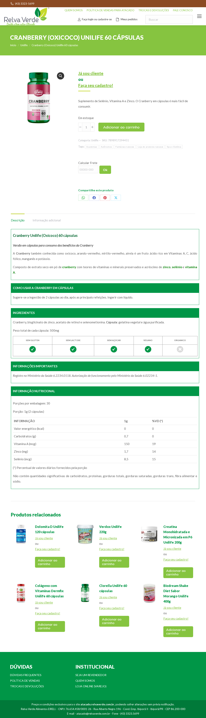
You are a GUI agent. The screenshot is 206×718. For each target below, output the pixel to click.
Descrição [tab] (18, 220)
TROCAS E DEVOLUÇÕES (153, 10)
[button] (60, 75)
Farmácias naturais (124, 147)
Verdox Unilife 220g (110, 529)
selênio (177, 267)
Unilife (94, 140)
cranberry (69, 267)
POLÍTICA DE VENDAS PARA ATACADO (110, 10)
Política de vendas (25, 680)
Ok (105, 170)
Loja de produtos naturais (150, 147)
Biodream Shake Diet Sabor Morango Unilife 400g (175, 593)
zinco (166, 267)
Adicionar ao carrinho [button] (47, 562)
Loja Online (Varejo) (90, 686)
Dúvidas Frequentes (25, 675)
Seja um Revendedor (90, 675)
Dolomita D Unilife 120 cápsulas (49, 529)
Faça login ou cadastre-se (97, 19)
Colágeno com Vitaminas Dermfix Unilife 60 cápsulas (49, 591)
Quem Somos (85, 680)
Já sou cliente (90, 73)
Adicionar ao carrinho (121, 127)
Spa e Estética (174, 147)
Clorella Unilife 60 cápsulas (113, 588)
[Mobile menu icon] (199, 16)
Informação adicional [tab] (47, 220)
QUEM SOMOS (74, 10)
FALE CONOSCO (183, 10)
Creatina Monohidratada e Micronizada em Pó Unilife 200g (177, 534)
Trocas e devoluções (27, 686)
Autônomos (106, 147)
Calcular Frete (87, 163)
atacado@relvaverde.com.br (93, 713)
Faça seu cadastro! (95, 85)
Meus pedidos (129, 19)
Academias (91, 147)
